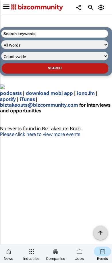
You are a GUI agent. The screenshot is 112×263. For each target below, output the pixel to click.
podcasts (11, 93)
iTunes (27, 99)
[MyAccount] (102, 7)
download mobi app (49, 93)
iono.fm (86, 93)
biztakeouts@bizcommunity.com (39, 105)
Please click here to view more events (40, 134)
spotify (8, 99)
